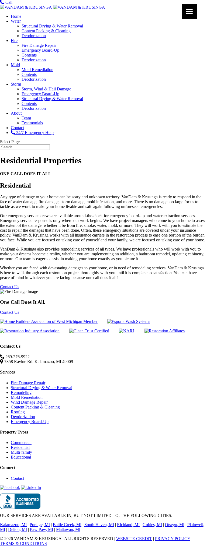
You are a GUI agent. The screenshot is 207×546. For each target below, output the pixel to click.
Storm (16, 84)
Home (16, 16)
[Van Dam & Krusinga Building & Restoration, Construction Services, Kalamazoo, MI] (20, 501)
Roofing (18, 412)
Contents (29, 55)
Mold (15, 64)
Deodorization (34, 35)
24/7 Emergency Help (34, 132)
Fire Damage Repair (39, 45)
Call (8, 2)
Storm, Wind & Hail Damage (46, 89)
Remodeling (21, 392)
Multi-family (21, 452)
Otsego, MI (174, 524)
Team (26, 118)
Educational (21, 457)
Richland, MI (128, 524)
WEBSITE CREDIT (134, 538)
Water (16, 21)
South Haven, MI (99, 524)
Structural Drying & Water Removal (52, 26)
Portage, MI (40, 524)
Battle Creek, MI (67, 524)
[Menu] (189, 11)
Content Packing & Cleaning (46, 31)
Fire (14, 40)
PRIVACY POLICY (172, 538)
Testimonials (32, 123)
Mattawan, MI (68, 529)
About (16, 113)
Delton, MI (17, 529)
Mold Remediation (37, 69)
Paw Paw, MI (41, 529)
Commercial (21, 442)
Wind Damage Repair (29, 402)
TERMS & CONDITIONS (23, 543)
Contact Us (9, 286)
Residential (20, 447)
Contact (17, 127)
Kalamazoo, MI (13, 524)
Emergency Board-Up (40, 50)
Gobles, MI (152, 524)
